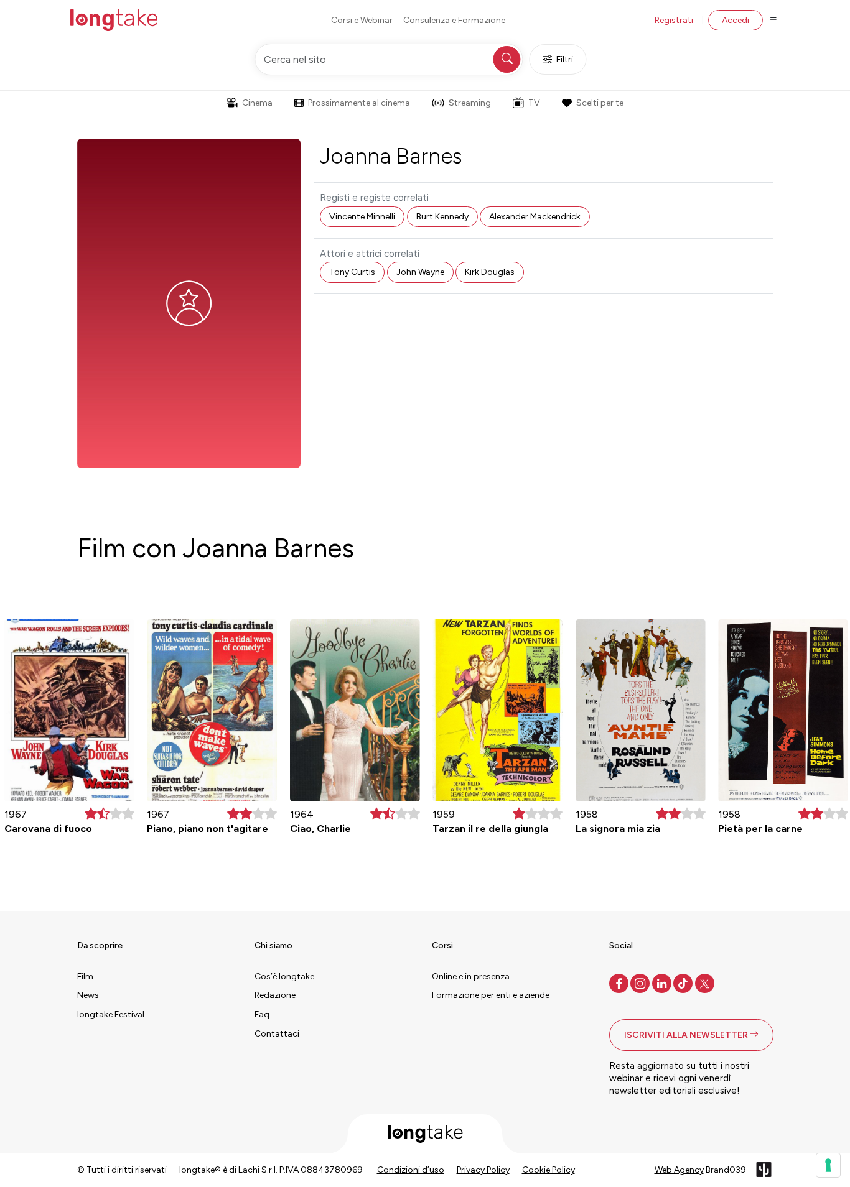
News (88, 995)
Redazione (275, 995)
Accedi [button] (735, 20)
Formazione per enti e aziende (490, 995)
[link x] (706, 982)
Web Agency (679, 1170)
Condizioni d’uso (410, 1170)
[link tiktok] (684, 982)
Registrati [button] (674, 20)
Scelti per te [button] (599, 103)
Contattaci (277, 1033)
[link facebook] (620, 982)
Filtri (564, 59)
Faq (262, 1014)
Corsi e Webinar (362, 20)
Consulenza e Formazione (454, 20)
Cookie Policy (548, 1170)
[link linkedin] (663, 982)
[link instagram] (641, 982)
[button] (691, 1035)
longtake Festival (110, 1014)
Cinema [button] (257, 103)
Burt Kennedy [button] (442, 216)
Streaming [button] (470, 103)
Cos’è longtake (284, 976)
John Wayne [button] (420, 272)
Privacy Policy (483, 1170)
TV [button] (534, 103)
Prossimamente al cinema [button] (359, 103)
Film (85, 976)
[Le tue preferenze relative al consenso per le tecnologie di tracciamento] (828, 1165)
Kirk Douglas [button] (490, 272)
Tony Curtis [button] (352, 272)
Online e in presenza (471, 976)
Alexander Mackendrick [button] (535, 216)
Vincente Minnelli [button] (362, 216)
